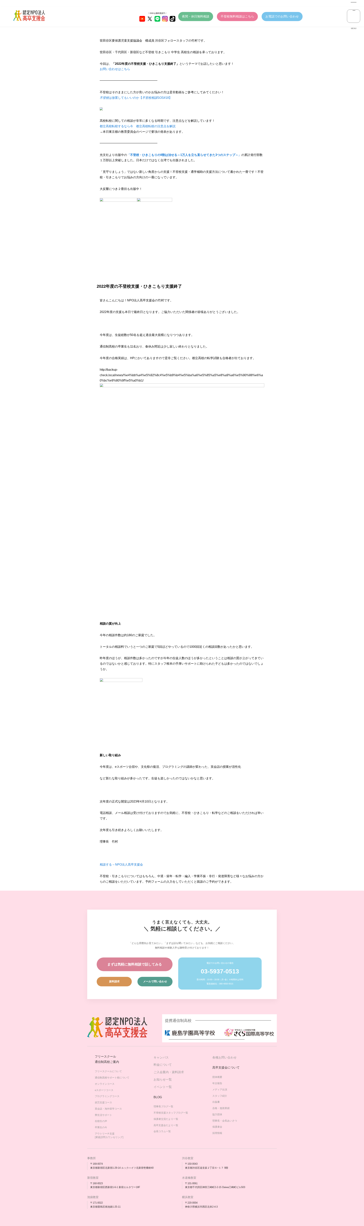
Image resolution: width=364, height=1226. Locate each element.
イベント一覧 (163, 1087)
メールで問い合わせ (155, 981)
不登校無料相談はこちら (237, 16)
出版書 (216, 1101)
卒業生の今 (101, 1127)
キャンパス (161, 1057)
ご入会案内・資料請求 (169, 1072)
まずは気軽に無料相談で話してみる (134, 964)
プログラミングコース (107, 1096)
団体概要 (217, 1077)
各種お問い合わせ (224, 1057)
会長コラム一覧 (162, 1131)
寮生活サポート (103, 1115)
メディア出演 (219, 1089)
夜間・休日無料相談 (195, 16)
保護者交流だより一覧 (166, 1119)
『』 (184, 154)
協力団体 (217, 1114)
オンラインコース (105, 1083)
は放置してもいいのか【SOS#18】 (136, 97)
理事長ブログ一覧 (163, 1106)
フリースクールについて (108, 1071)
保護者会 (217, 1126)
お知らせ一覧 (163, 1079)
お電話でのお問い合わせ (282, 16)
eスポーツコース (104, 1090)
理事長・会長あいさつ (224, 1120)
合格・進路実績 (221, 1108)
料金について (163, 1064)
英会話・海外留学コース (108, 1108)
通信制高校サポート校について (112, 1077)
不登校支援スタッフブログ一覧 (171, 1112)
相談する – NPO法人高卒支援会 (121, 864)
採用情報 (217, 1133)
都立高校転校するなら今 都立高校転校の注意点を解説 (138, 126)
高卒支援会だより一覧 (166, 1125)
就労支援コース (103, 1102)
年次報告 (217, 1083)
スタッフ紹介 (219, 1095)
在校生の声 (101, 1121)
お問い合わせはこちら (115, 69)
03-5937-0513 (220, 971)
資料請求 (114, 981)
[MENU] (353, 16)
